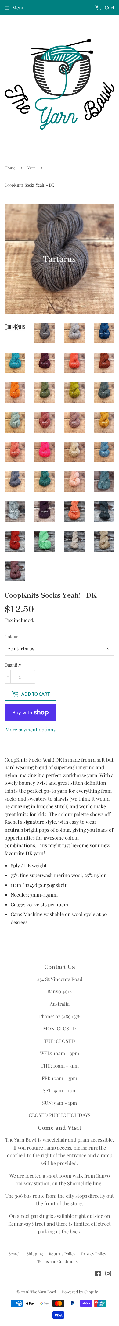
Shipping (35, 1253)
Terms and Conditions (57, 1261)
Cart (108, 7)
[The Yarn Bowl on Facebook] (98, 1274)
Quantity (13, 665)
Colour (11, 636)
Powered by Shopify (80, 1291)
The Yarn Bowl (43, 1291)
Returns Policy (62, 1253)
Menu (18, 7)
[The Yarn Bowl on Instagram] (108, 1274)
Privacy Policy (93, 1253)
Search (15, 1253)
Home (10, 167)
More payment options (30, 729)
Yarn (31, 167)
